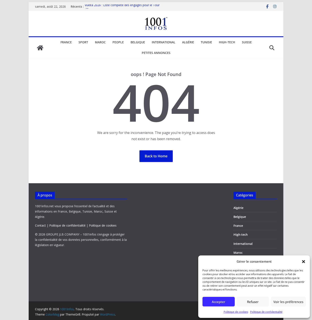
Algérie (188, 42)
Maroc (100, 42)
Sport (83, 42)
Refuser (253, 302)
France (66, 42)
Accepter (218, 302)
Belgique (138, 42)
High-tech (227, 42)
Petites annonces (156, 53)
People (118, 42)
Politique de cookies (236, 312)
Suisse (247, 42)
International (163, 42)
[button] (303, 261)
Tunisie (206, 42)
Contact (40, 225)
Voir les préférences (288, 302)
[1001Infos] (40, 48)
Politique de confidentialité (266, 312)
